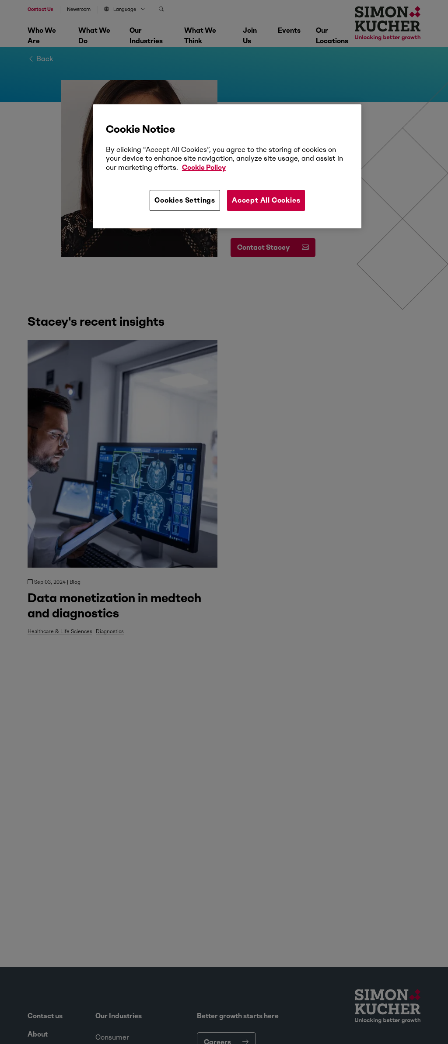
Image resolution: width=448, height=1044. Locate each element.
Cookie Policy (204, 167)
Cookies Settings (184, 200)
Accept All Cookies (266, 200)
